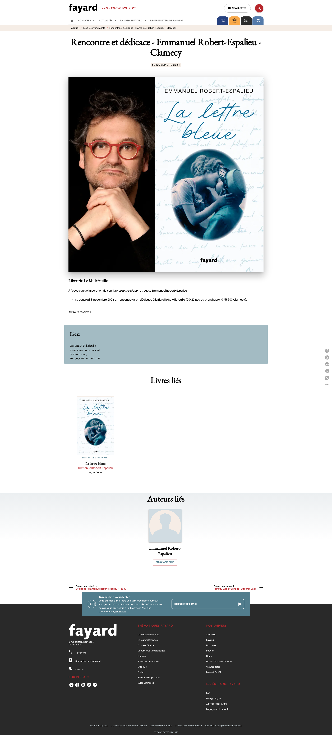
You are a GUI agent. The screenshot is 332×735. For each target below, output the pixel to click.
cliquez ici (120, 611)
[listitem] (71, 685)
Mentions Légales (99, 725)
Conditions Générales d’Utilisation (129, 725)
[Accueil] (83, 8)
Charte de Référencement (188, 725)
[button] (237, 8)
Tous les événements (94, 27)
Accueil (75, 27)
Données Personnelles (161, 725)
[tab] (72, 20)
